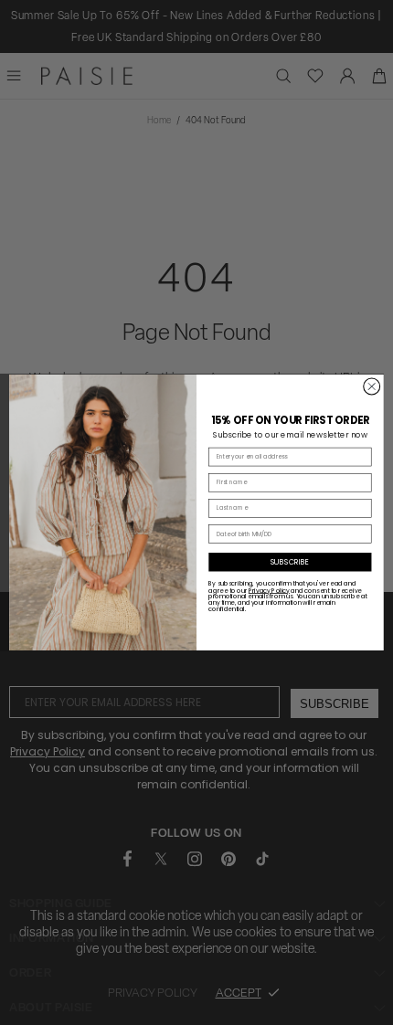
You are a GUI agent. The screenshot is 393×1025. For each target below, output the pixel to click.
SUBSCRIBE (290, 561)
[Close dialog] (372, 386)
